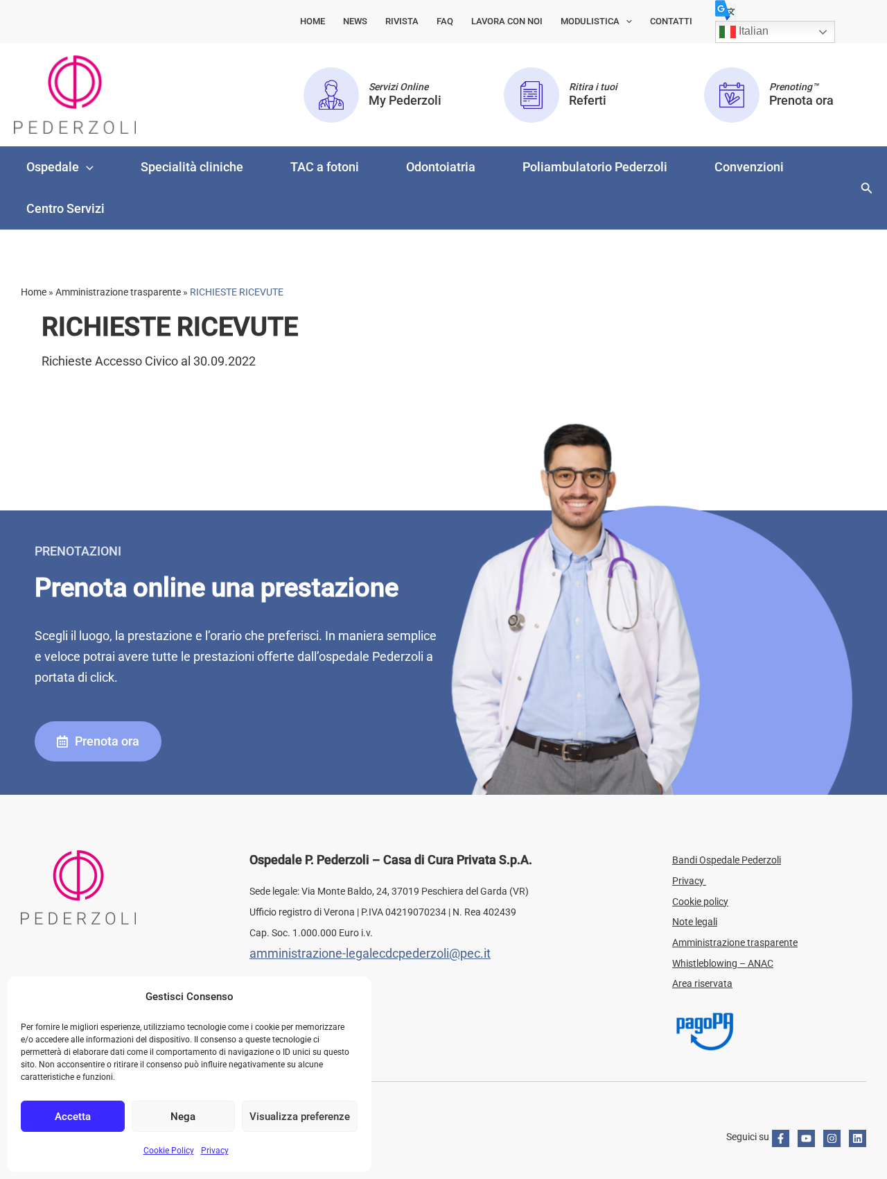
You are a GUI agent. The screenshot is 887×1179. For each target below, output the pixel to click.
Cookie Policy (168, 1150)
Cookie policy (700, 901)
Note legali (694, 921)
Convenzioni (749, 167)
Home (312, 21)
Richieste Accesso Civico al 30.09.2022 (149, 361)
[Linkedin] (857, 1138)
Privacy (215, 1150)
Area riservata (702, 983)
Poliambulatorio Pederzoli (594, 167)
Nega (182, 1116)
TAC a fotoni (324, 167)
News (355, 21)
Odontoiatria (440, 167)
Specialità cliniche (192, 167)
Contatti (671, 21)
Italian (752, 31)
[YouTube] (806, 1138)
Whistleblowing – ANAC (722, 963)
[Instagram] (832, 1138)
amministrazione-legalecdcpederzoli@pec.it (370, 953)
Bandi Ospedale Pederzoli (726, 860)
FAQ (445, 21)
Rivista (402, 21)
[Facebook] (780, 1138)
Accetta (73, 1116)
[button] (626, 21)
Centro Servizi (65, 208)
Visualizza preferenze (299, 1116)
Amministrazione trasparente (735, 942)
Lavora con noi (507, 21)
